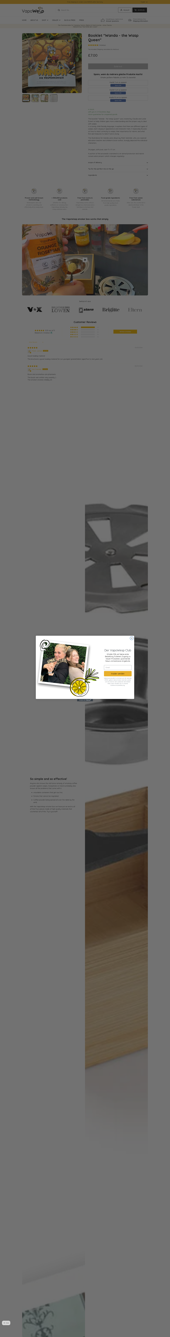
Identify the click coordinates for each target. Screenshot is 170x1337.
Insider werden (117, 673)
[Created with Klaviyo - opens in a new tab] (85, 700)
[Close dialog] (131, 638)
